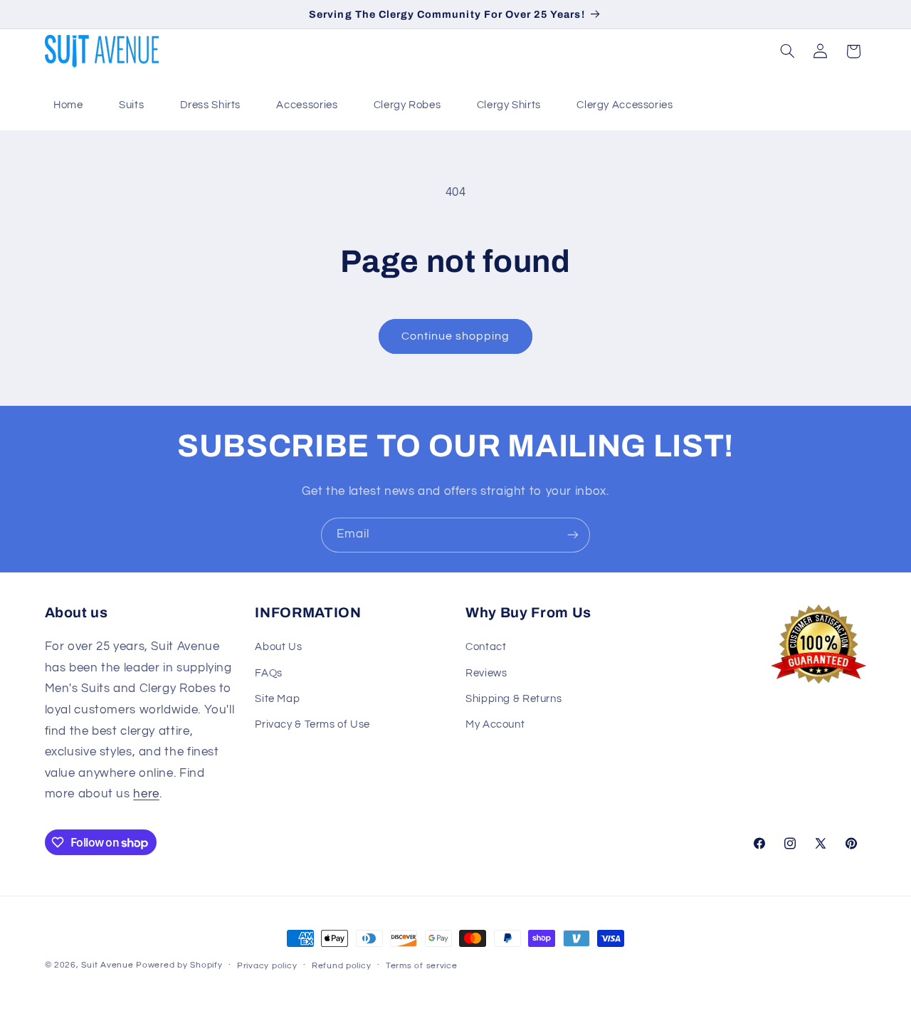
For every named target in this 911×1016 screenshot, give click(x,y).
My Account (495, 724)
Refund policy (342, 966)
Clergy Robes (407, 105)
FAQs (269, 673)
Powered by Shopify (179, 965)
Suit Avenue (107, 965)
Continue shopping (455, 336)
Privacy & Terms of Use (312, 724)
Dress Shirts (210, 105)
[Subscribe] (573, 535)
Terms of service (422, 966)
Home (68, 105)
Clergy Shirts (509, 105)
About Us (278, 646)
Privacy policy (267, 966)
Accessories (306, 105)
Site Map (277, 698)
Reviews (486, 673)
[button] (787, 51)
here (146, 793)
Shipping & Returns (513, 698)
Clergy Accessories (624, 105)
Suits (131, 105)
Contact (485, 646)
